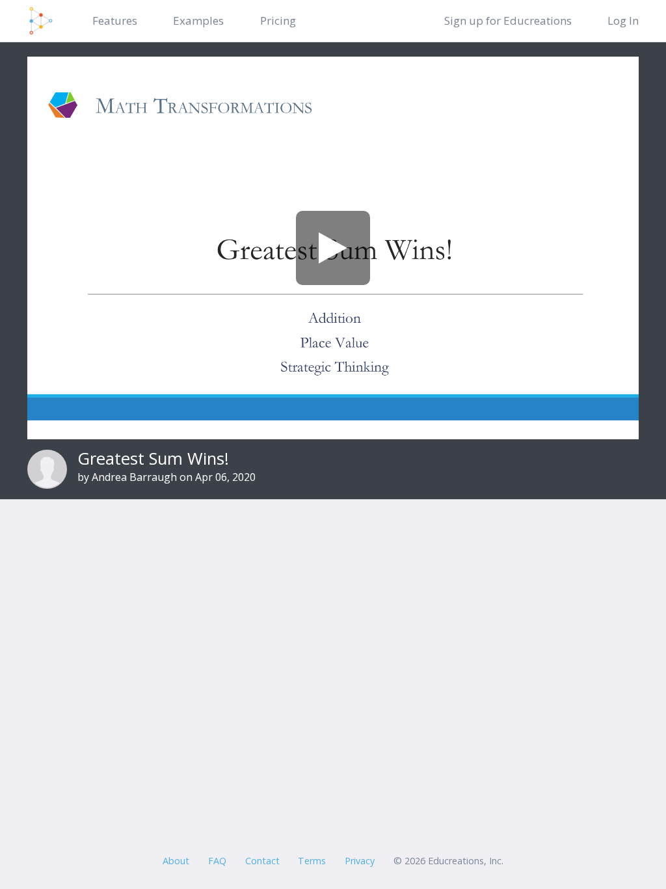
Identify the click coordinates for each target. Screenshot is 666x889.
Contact (262, 861)
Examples (198, 20)
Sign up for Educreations (508, 20)
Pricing (278, 20)
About (176, 861)
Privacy (360, 861)
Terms (312, 861)
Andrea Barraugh (134, 477)
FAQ (217, 861)
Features (114, 20)
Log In (623, 20)
